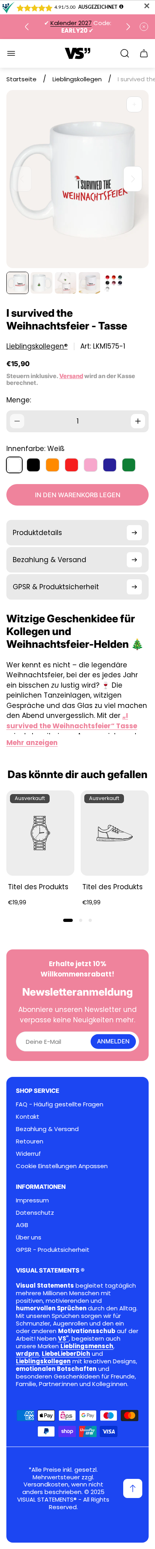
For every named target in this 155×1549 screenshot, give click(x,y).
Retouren (29, 1141)
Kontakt (27, 1116)
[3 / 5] (65, 283)
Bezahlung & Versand (47, 1129)
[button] (68, 920)
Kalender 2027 (71, 23)
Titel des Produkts (38, 887)
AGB (22, 1225)
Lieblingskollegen (77, 79)
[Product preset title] (40, 833)
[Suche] (125, 53)
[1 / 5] (17, 283)
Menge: (18, 400)
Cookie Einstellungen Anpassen (62, 1166)
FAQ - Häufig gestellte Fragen (59, 1104)
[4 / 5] (89, 283)
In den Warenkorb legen (77, 495)
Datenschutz (35, 1212)
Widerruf (28, 1153)
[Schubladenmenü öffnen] (11, 53)
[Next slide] (128, 26)
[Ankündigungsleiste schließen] (144, 26)
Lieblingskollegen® (37, 346)
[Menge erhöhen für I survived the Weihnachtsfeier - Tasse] (137, 421)
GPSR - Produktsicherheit (52, 1249)
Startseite (21, 79)
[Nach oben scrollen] (132, 1488)
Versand (71, 376)
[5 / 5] (113, 283)
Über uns (28, 1237)
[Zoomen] (134, 104)
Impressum (32, 1200)
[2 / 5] (41, 283)
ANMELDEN (113, 1041)
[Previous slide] (27, 26)
